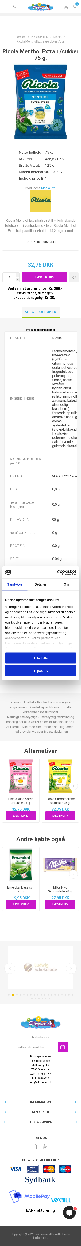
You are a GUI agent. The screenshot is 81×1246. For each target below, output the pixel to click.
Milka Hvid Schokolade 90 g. (60, 889)
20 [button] (32, 998)
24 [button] (45, 998)
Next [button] (71, 968)
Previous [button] (9, 968)
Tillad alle (40, 658)
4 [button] (20, 995)
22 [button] (39, 998)
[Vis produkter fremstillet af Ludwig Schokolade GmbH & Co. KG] (40, 967)
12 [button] (48, 995)
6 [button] (27, 995)
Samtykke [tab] (14, 584)
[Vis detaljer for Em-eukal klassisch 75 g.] (20, 864)
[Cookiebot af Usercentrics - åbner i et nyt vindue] (57, 572)
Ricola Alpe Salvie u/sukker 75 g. (20, 801)
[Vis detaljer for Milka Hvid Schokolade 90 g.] (60, 864)
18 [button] (69, 995)
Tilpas (38, 671)
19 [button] (72, 995)
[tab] (41, 312)
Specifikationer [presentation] (40, 312)
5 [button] (24, 995)
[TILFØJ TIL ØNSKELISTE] (74, 277)
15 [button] (58, 995)
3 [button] (17, 995)
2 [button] (13, 995)
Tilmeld (63, 1047)
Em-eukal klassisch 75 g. (20, 889)
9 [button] (37, 995)
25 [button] (49, 998)
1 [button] (9, 995)
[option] (40, 967)
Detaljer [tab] (40, 584)
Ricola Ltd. (48, 188)
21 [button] (35, 998)
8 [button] (34, 995)
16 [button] (62, 995)
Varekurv (74, 6)
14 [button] (55, 995)
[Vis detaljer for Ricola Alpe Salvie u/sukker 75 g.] (20, 776)
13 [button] (51, 995)
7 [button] (31, 995)
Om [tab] (66, 584)
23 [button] (42, 998)
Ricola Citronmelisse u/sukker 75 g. (60, 801)
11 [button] (44, 995)
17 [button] (65, 995)
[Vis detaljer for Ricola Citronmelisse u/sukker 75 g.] (60, 776)
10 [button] (41, 995)
